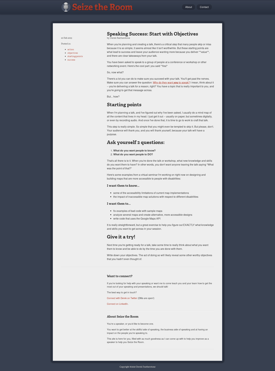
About (188, 7)
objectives (72, 52)
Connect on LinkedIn (117, 303)
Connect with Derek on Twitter (122, 298)
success (71, 59)
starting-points (75, 56)
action (70, 49)
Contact (204, 7)
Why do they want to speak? (171, 82)
